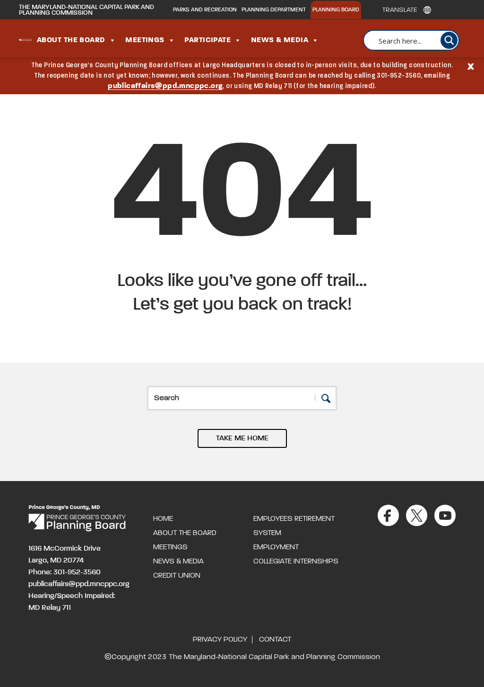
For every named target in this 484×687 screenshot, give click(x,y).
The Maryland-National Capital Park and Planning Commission (86, 10)
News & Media (279, 40)
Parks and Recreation (205, 10)
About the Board (71, 40)
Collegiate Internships (295, 561)
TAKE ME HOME (242, 438)
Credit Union (176, 576)
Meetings (144, 40)
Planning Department (274, 10)
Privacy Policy (220, 639)
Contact (275, 639)
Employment (276, 547)
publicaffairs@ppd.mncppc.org (165, 86)
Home (163, 519)
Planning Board (335, 10)
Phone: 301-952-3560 (64, 572)
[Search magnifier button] (449, 40)
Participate (207, 40)
